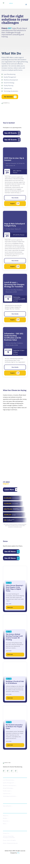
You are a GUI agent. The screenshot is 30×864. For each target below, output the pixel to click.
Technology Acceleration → (10, 796)
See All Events (10, 133)
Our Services (8, 97)
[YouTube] (13, 771)
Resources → (6, 821)
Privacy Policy (9, 857)
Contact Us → (6, 833)
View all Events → (7, 806)
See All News (10, 551)
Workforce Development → (10, 785)
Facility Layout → (7, 791)
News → (5, 823)
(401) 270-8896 (11, 840)
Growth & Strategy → (8, 788)
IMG (18, 853)
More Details (15, 197)
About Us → (6, 815)
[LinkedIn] (5, 771)
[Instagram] (9, 771)
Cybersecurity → (7, 793)
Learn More (9, 489)
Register (12, 203)
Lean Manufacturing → (9, 780)
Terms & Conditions (21, 857)
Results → (5, 818)
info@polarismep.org (12, 843)
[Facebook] (17, 771)
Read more (10, 607)
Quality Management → (9, 782)
